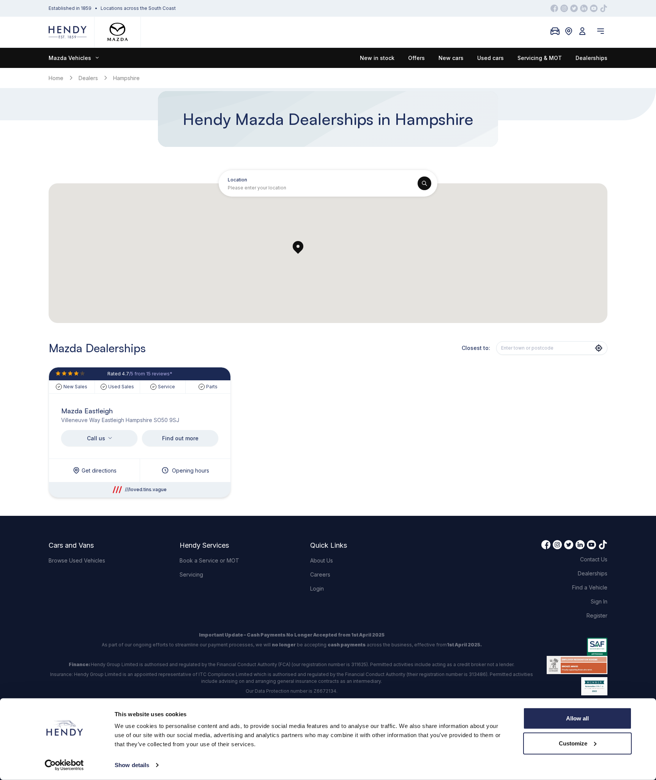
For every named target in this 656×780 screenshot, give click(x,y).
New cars (451, 58)
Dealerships (591, 58)
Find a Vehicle (589, 587)
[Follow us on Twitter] (574, 8)
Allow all (577, 718)
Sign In (599, 601)
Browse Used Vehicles (77, 560)
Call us (96, 438)
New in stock (377, 58)
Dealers (88, 78)
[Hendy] (68, 32)
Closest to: (476, 348)
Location (237, 180)
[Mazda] (117, 32)
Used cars (490, 58)
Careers (320, 574)
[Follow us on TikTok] (603, 8)
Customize (573, 743)
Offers (416, 58)
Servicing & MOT (539, 58)
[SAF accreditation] (577, 647)
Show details (132, 765)
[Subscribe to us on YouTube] (594, 8)
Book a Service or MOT (209, 560)
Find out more (180, 438)
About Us (321, 560)
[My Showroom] (555, 31)
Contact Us (593, 559)
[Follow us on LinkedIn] (584, 8)
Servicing (191, 574)
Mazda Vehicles (70, 58)
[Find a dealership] (569, 31)
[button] (298, 247)
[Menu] (600, 31)
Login (317, 588)
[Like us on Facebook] (554, 8)
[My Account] (582, 31)
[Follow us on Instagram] (564, 8)
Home (56, 78)
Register (597, 615)
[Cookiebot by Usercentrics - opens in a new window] (64, 765)
